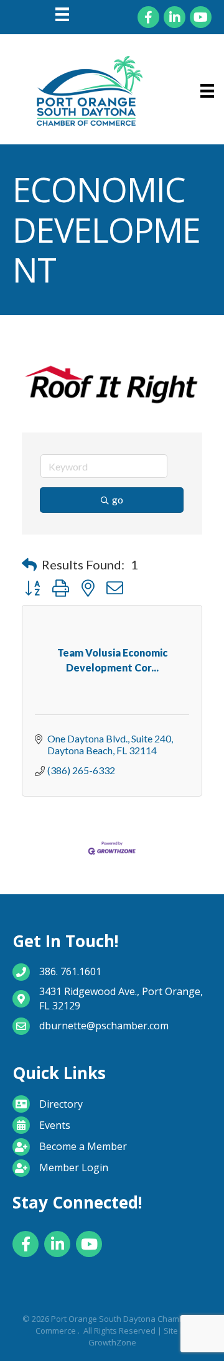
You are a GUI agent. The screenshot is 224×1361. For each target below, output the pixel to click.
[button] (29, 564)
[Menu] (62, 14)
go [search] (117, 499)
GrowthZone (112, 1342)
